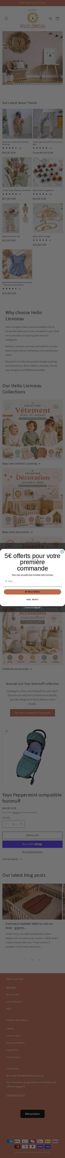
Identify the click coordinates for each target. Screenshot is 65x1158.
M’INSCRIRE (32, 592)
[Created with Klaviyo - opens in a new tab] (32, 607)
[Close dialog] (62, 551)
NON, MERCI (32, 600)
